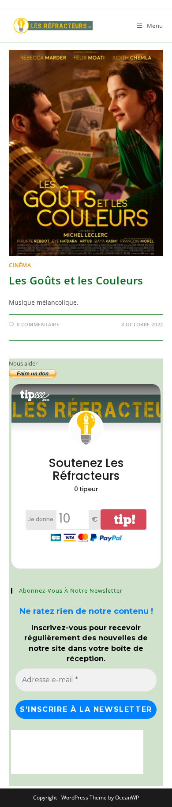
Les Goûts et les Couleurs (76, 280)
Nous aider (23, 363)
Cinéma (20, 265)
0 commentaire (38, 324)
